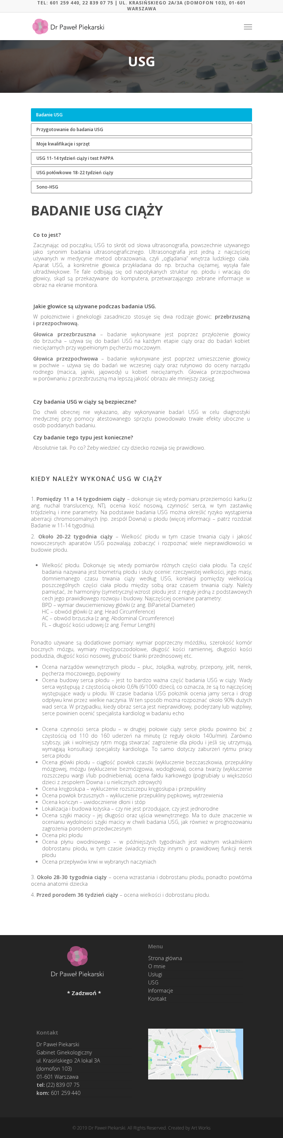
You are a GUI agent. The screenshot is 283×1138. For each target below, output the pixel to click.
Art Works (200, 1128)
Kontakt (157, 998)
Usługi (155, 974)
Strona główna (165, 959)
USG (153, 982)
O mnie (156, 966)
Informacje (160, 990)
